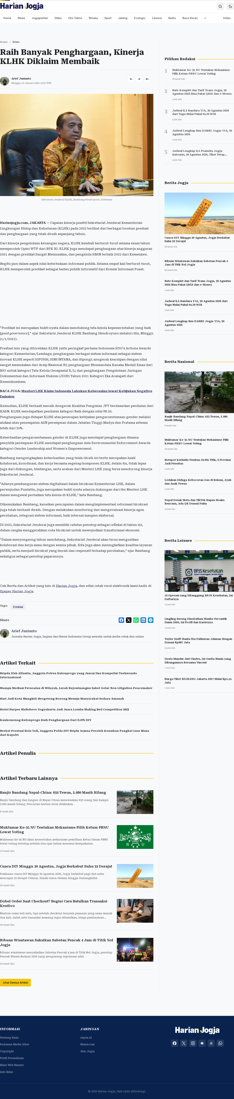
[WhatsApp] (220, 1043)
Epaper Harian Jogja (16, 591)
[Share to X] (128, 620)
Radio (172, 18)
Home (7, 18)
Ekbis (58, 18)
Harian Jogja (66, 586)
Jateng (122, 18)
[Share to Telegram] (150, 620)
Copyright (7, 1051)
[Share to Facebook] (121, 620)
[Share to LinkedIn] (143, 620)
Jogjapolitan (40, 18)
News (21, 18)
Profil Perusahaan (12, 1058)
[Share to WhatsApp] (136, 620)
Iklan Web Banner (12, 1065)
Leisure (157, 18)
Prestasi (18, 606)
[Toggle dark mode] (230, 6)
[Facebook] (174, 1043)
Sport (108, 18)
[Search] (220, 6)
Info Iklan (6, 1071)
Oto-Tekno (75, 18)
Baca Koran (190, 18)
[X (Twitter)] (183, 1043)
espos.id (86, 1037)
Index (227, 18)
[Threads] (211, 1043)
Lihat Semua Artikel (15, 982)
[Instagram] (193, 1043)
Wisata (93, 18)
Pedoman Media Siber (14, 1044)
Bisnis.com (87, 1044)
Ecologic (140, 18)
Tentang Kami (9, 1037)
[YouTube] (202, 1043)
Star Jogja (87, 1051)
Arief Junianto (21, 78)
